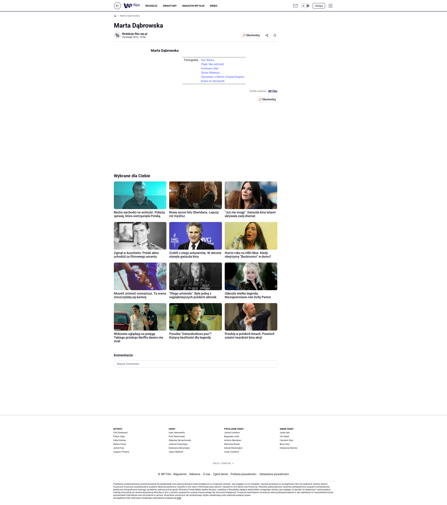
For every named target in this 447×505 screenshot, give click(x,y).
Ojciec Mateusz (210, 72)
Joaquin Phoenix (121, 452)
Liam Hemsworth (177, 432)
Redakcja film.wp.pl (134, 33)
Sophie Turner (119, 444)
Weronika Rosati (232, 444)
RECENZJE (151, 5)
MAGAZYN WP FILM (193, 5)
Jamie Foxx (118, 448)
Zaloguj (319, 5)
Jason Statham (176, 452)
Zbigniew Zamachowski (180, 440)
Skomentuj (253, 35)
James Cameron (232, 432)
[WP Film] (134, 6)
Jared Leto (285, 432)
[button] (305, 6)
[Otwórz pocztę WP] (295, 6)
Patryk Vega (119, 436)
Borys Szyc (285, 444)
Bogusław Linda (231, 436)
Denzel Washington (233, 448)
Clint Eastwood (120, 432)
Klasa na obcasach (213, 81)
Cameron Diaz (286, 440)
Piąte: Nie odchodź (212, 64)
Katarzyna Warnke (288, 448)
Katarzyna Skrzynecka (179, 448)
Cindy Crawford (231, 452)
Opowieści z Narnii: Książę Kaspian (222, 76)
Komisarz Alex (210, 68)
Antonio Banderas (232, 440)
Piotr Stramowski (177, 436)
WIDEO (213, 5)
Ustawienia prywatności (273, 474)
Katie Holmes (119, 440)
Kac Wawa (207, 60)
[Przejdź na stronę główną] (117, 8)
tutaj (179, 498)
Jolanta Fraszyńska (178, 444)
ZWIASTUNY (170, 5)
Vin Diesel (284, 436)
